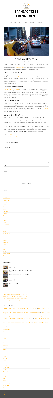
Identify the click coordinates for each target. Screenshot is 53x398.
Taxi (4, 249)
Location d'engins (6, 224)
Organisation (5, 240)
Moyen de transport (6, 233)
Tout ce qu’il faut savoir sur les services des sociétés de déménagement (20, 270)
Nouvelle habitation (6, 238)
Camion (4, 204)
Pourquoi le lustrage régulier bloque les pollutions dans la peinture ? (15, 294)
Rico (30, 61)
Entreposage (5, 218)
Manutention (5, 229)
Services (4, 244)
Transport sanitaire (6, 255)
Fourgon (4, 220)
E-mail (5, 171)
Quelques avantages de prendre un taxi (41, 322)
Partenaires (40, 22)
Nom (5, 165)
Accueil (10, 22)
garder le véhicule (17, 76)
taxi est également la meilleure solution (12, 89)
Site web (6, 177)
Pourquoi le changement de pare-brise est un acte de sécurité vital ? (15, 298)
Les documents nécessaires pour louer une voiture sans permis (14, 300)
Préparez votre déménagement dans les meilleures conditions (19, 274)
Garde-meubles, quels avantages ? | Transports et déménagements (14, 316)
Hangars (4, 222)
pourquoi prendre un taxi (20, 67)
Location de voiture (11, 136)
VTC (4, 258)
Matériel (4, 231)
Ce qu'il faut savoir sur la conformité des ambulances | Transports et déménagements (18, 318)
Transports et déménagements (26, 13)
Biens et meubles (6, 202)
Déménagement (17, 22)
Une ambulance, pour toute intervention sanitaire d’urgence (18, 279)
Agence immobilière (6, 200)
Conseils (4, 209)
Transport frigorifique (6, 253)
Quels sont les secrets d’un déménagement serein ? (17, 265)
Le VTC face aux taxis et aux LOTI (14, 283)
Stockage (4, 247)
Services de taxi (19, 136)
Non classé (9, 134)
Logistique (25, 22)
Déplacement (5, 213)
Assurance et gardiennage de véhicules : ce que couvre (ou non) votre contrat (16, 296)
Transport (32, 22)
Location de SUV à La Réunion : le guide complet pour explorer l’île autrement (16, 292)
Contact (5, 392)
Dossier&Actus (5, 215)
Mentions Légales (7, 394)
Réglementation (5, 242)
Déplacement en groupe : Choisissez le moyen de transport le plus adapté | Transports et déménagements (21, 312)
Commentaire (7, 147)
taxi (23, 136)
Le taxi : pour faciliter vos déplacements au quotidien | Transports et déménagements (17, 322)
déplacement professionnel (37, 109)
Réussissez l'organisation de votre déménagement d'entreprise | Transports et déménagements (19, 308)
